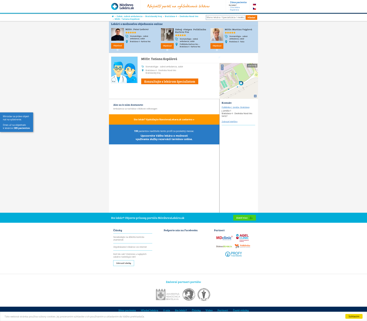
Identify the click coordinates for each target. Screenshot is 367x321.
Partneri (222, 310)
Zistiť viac (242, 217)
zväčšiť (251, 65)
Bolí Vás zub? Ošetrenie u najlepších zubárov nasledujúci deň (130, 255)
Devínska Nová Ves (189, 16)
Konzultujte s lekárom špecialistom (169, 81)
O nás (166, 310)
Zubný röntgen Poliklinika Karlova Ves (190, 30)
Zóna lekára (235, 7)
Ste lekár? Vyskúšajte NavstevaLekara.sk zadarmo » (164, 119)
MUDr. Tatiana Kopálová (127, 19)
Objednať (117, 45)
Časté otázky (241, 310)
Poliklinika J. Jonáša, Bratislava (235, 107)
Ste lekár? (181, 310)
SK (254, 4)
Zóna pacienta (127, 310)
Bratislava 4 (171, 16)
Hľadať (251, 17)
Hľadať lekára (149, 310)
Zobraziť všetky (123, 263)
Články (196, 310)
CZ (254, 8)
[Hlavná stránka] (113, 16)
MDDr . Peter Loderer (137, 29)
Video (209, 310)
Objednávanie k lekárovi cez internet (130, 247)
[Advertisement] (238, 168)
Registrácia (234, 10)
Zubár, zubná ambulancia (129, 16)
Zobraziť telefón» (230, 121)
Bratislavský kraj (153, 16)
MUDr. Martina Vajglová (238, 29)
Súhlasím (354, 316)
